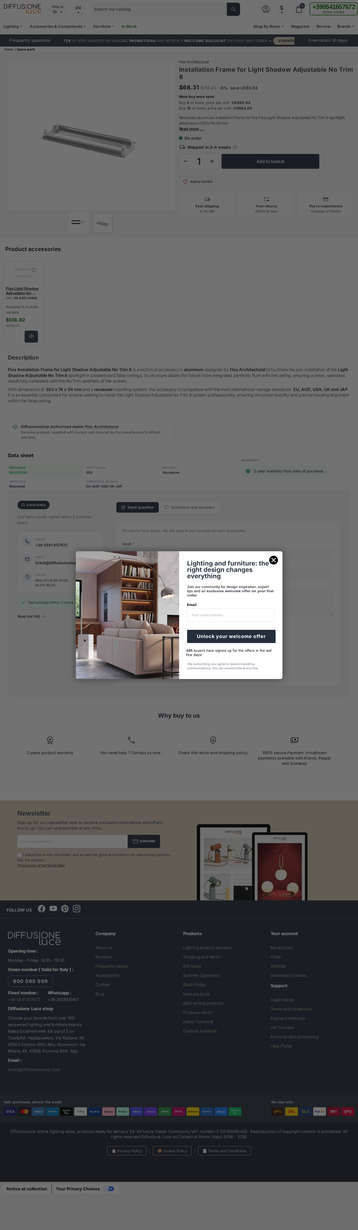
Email (192, 605)
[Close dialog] (273, 560)
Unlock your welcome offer (231, 636)
